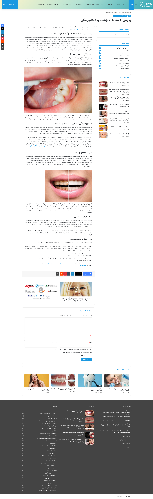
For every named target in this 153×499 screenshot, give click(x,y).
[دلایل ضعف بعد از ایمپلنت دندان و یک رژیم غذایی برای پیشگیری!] (103, 128)
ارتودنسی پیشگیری (50, 473)
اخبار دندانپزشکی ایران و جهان (119, 16)
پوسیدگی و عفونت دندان (48, 423)
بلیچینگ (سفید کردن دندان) (47, 463)
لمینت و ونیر (51, 468)
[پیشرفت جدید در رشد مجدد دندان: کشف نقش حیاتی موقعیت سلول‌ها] (90, 380)
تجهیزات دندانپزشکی (53, 4)
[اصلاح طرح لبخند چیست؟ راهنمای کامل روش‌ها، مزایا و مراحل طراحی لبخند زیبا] (103, 121)
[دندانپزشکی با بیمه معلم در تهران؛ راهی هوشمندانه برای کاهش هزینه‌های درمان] (103, 114)
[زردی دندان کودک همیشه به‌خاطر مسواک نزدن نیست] (103, 135)
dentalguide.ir (83, 265)
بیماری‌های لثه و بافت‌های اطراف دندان (45, 421)
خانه (136, 4)
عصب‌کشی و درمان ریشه (48, 456)
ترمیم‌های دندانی (50, 451)
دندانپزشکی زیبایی (78, 4)
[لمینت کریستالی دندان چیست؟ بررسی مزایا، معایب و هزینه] (36, 380)
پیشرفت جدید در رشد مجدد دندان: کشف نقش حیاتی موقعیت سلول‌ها (91, 389)
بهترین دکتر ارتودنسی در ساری (122, 34)
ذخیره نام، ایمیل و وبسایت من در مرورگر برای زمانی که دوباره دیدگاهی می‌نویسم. (73, 349)
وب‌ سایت (54, 342)
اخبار (132, 4)
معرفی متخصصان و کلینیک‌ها (121, 58)
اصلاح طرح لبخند (50, 461)
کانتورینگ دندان (50, 465)
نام (91, 336)
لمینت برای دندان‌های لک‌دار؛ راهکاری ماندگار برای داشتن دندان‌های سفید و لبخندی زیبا (120, 98)
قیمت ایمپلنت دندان (126, 436)
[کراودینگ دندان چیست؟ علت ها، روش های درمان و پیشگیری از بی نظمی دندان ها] (63, 380)
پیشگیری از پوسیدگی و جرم (48, 428)
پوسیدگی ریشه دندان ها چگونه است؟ (35, 146)
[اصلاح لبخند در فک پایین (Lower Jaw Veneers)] (103, 84)
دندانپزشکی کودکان (66, 4)
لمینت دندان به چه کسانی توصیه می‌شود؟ (56, 263)
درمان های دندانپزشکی (122, 4)
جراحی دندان (52, 453)
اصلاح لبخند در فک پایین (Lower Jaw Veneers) (72, 411)
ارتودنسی (52, 443)
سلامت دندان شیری (50, 478)
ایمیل (90, 342)
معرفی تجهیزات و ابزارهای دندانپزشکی (45, 438)
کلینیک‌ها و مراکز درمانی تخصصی (46, 490)
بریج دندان (52, 448)
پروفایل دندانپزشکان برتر (48, 488)
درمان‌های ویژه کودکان (49, 475)
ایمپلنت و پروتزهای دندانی (48, 446)
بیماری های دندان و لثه (107, 4)
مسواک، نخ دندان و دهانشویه (47, 433)
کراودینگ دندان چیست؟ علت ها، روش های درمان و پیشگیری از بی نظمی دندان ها (63, 388)
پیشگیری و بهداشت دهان (92, 4)
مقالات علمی (51, 416)
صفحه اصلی (127, 12)
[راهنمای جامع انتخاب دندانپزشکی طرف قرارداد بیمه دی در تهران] (116, 380)
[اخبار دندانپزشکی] (146, 4)
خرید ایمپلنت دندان (127, 447)
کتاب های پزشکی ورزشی (125, 440)
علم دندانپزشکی (75, 29)
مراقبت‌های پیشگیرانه (49, 480)
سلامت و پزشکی (41, 4)
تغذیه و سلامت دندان (49, 431)
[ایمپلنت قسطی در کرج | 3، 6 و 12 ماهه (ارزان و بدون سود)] (103, 107)
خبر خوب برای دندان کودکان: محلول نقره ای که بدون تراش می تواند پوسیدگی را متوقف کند (119, 91)
